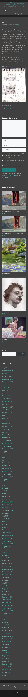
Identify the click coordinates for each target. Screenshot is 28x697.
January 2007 (6, 633)
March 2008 (6, 594)
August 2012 (6, 452)
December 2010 (7, 502)
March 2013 (6, 435)
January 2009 (6, 566)
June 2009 (5, 552)
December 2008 (7, 569)
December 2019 (7, 379)
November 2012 (7, 443)
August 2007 (6, 614)
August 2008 (6, 580)
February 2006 (7, 664)
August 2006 (6, 647)
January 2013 (6, 440)
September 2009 (8, 544)
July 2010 (5, 516)
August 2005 (6, 672)
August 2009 (6, 547)
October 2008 (6, 575)
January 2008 (6, 600)
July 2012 (5, 455)
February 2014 (6, 424)
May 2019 (5, 390)
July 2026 (5, 368)
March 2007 (6, 628)
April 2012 (5, 460)
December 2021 (7, 371)
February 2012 (6, 466)
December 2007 (7, 603)
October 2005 (7, 670)
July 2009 (5, 549)
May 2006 (5, 656)
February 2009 (7, 563)
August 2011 (6, 480)
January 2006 (6, 667)
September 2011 (7, 477)
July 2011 (5, 482)
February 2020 (7, 376)
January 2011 (6, 499)
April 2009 (5, 558)
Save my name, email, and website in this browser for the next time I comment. (14, 155)
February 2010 (6, 530)
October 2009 (6, 541)
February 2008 (7, 597)
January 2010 (6, 533)
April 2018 (5, 404)
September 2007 (8, 611)
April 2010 (5, 524)
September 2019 (7, 382)
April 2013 (5, 432)
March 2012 (6, 463)
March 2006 (6, 661)
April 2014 (5, 421)
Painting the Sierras (8, 106)
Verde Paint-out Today (9, 108)
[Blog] (21, 14)
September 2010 (7, 510)
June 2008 (5, 586)
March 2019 (6, 396)
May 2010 (5, 522)
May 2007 (5, 622)
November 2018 (7, 401)
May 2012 (5, 457)
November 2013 (7, 427)
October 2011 (6, 474)
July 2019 (5, 385)
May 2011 (5, 488)
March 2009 (6, 561)
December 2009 (7, 535)
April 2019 (5, 393)
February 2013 (6, 438)
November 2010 (7, 505)
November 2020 (7, 373)
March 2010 (6, 527)
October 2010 (6, 508)
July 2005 (5, 675)
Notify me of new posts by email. (13, 166)
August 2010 (6, 513)
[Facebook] (15, 14)
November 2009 (7, 538)
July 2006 (5, 650)
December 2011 (7, 468)
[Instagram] (18, 14)
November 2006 (7, 639)
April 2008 (5, 591)
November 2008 (7, 572)
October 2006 (6, 642)
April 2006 (5, 658)
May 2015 (5, 415)
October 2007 (6, 608)
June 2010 (5, 519)
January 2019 (6, 399)
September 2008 (8, 577)
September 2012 (7, 449)
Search (4, 351)
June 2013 (5, 429)
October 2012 (6, 446)
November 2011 (7, 471)
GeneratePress (14, 688)
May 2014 (5, 418)
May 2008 (5, 589)
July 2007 (5, 616)
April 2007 (5, 625)
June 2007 (5, 619)
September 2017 (7, 407)
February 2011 (6, 496)
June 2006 (5, 653)
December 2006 (7, 636)
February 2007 (7, 630)
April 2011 (5, 491)
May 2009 (5, 555)
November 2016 (7, 413)
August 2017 (6, 410)
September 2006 (8, 644)
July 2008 (5, 583)
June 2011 (5, 485)
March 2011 (5, 494)
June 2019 (5, 387)
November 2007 (7, 605)
